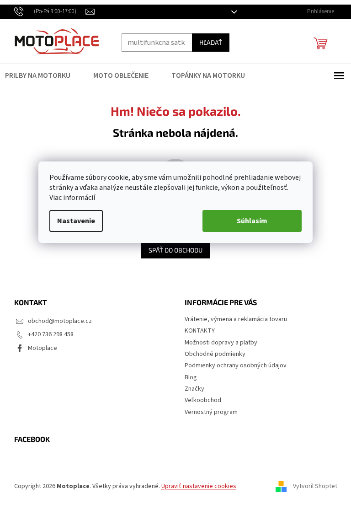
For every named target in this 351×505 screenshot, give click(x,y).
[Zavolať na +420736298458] (46, 11)
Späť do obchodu (172, 250)
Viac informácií (69, 198)
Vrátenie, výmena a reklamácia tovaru (232, 319)
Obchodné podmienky (211, 354)
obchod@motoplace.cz (56, 321)
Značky (191, 388)
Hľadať (207, 42)
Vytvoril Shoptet (311, 486)
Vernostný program (207, 412)
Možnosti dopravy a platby (217, 342)
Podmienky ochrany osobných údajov (232, 365)
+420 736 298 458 (47, 334)
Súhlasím (249, 221)
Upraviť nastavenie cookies (195, 486)
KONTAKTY (196, 330)
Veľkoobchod (199, 400)
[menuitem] (39, 75)
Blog (187, 377)
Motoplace (38, 348)
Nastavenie (73, 221)
